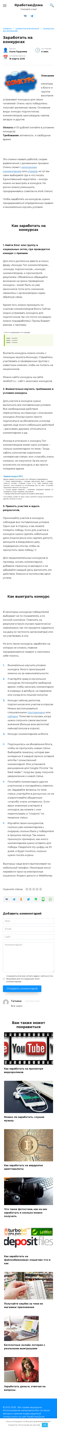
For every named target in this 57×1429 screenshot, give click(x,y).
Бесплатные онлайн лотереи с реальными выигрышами (24, 1347)
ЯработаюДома (28, 5)
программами (36, 712)
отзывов (32, 171)
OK (44, 1425)
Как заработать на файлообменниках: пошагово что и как (27, 1260)
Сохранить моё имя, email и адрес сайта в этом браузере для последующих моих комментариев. (29, 979)
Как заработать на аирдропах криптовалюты (23, 1167)
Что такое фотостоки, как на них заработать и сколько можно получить (25, 1212)
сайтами (13, 716)
